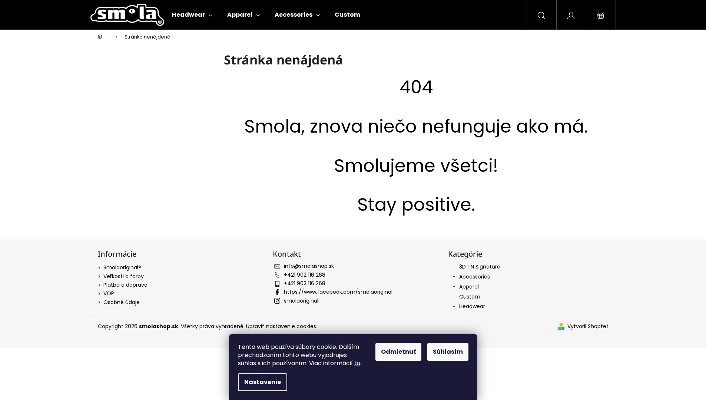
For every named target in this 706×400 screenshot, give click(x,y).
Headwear (472, 306)
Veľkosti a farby (123, 276)
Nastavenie (262, 382)
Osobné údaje (121, 302)
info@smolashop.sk (309, 266)
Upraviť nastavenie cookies (281, 326)
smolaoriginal (301, 300)
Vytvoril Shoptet (588, 326)
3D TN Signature (479, 266)
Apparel (469, 286)
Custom (469, 296)
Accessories (474, 276)
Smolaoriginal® (122, 267)
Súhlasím (448, 351)
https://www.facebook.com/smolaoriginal (338, 292)
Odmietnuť (398, 351)
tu (357, 363)
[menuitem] (192, 15)
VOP (108, 293)
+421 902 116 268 (304, 275)
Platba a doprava (125, 285)
